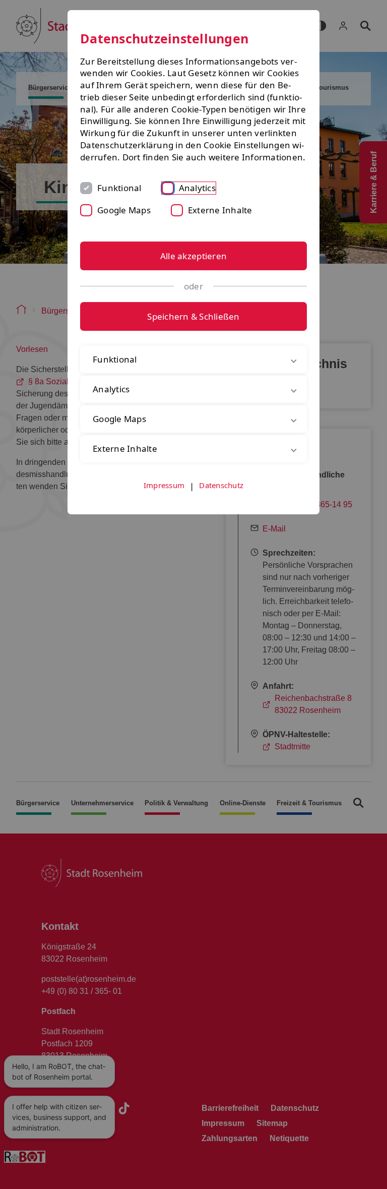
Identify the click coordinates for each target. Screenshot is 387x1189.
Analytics (197, 188)
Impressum (164, 497)
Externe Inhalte (220, 210)
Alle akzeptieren (193, 256)
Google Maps (124, 210)
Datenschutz (221, 497)
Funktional (119, 188)
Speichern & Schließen (193, 316)
